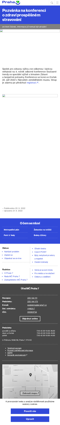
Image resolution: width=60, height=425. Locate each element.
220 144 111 (32, 298)
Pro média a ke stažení (44, 273)
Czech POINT (40, 252)
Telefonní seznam (14, 348)
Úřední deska (40, 248)
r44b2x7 (31, 308)
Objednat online (30, 318)
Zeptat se (8, 255)
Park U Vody (9, 235)
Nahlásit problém (11, 251)
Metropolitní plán (11, 230)
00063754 (32, 312)
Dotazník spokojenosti (16, 355)
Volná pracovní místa (43, 270)
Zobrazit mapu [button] (29, 393)
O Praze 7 (8, 273)
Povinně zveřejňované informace (20, 350)
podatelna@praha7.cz (37, 305)
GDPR (9, 353)
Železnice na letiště (42, 230)
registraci (31, 82)
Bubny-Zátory (40, 235)
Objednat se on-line (12, 258)
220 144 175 (32, 301)
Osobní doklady (41, 262)
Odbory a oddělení (42, 277)
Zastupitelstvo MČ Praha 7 (16, 280)
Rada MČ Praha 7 (12, 276)
